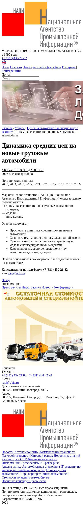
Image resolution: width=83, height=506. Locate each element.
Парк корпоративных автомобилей (44, 473)
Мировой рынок (41, 455)
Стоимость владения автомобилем (25, 477)
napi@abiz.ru (16, 273)
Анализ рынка (11, 466)
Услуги (20, 128)
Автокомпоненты (26, 452)
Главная (7, 128)
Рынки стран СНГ (14, 459)
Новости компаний (67, 455)
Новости (16, 67)
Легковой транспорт (16, 455)
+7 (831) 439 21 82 (14, 375)
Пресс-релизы (32, 67)
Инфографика (51, 67)
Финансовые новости (42, 459)
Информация (11, 463)
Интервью (69, 67)
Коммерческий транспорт (57, 452)
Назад (6, 280)
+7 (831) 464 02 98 (39, 375)
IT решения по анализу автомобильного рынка (41, 468)
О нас (5, 67)
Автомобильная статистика (41, 466)
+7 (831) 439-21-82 (14, 58)
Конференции (11, 71)
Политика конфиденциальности (24, 481)
